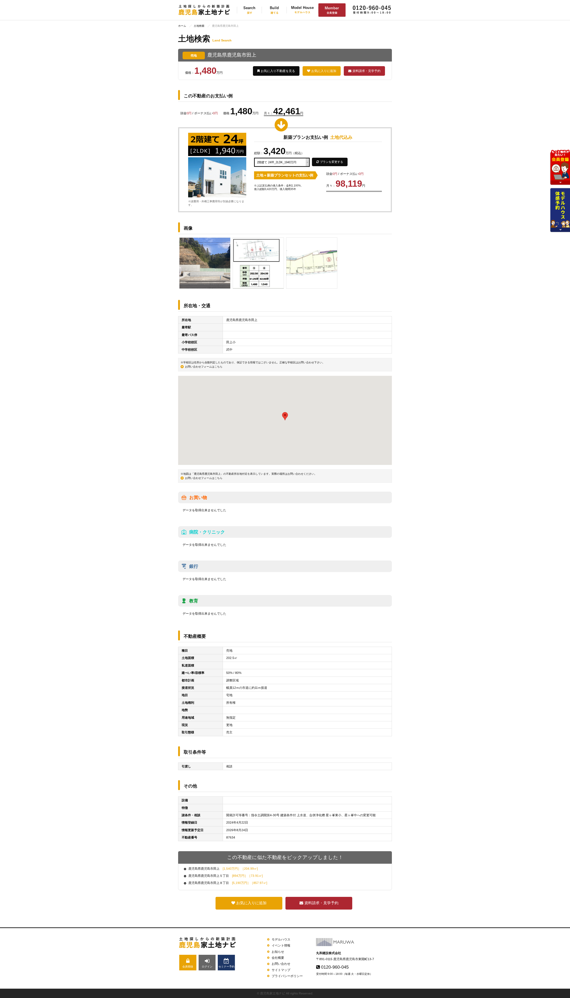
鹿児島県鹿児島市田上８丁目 (227, 883)
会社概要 (278, 957)
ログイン (207, 966)
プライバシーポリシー (287, 976)
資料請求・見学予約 (366, 71)
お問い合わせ (281, 963)
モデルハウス (281, 939)
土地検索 (199, 25)
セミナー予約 (226, 966)
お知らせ (278, 951)
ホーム (182, 25)
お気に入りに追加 (323, 71)
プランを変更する (331, 162)
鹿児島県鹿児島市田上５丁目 (225, 875)
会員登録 (187, 966)
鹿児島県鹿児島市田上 (223, 868)
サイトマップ (281, 970)
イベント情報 (281, 945)
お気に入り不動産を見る (278, 71)
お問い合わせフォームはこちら (203, 366)
